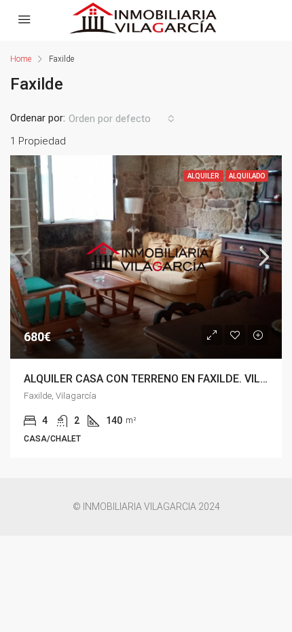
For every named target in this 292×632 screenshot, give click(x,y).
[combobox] (122, 118)
